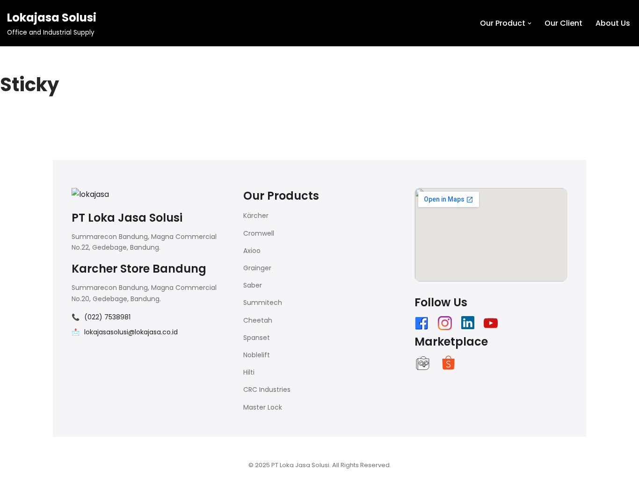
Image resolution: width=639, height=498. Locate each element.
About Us (612, 23)
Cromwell (258, 233)
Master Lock (262, 407)
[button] (529, 23)
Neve (62, 486)
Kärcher (256, 215)
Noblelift (256, 355)
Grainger (257, 268)
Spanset (256, 337)
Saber (252, 285)
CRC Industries (266, 389)
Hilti (248, 372)
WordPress (169, 486)
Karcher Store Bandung (139, 268)
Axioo (252, 250)
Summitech (262, 302)
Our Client (563, 23)
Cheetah (257, 320)
